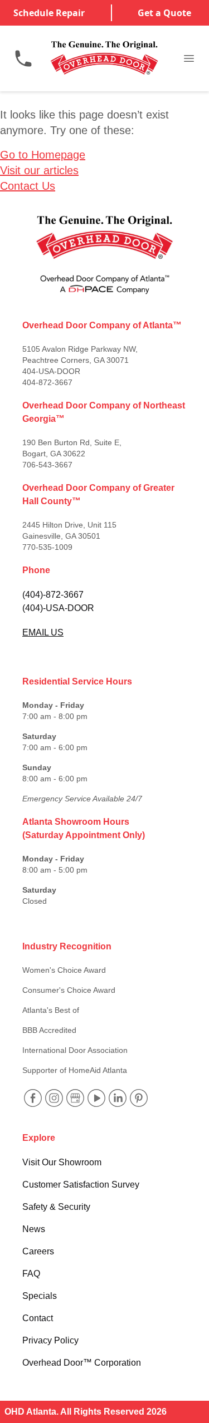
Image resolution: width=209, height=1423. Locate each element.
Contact (37, 1318)
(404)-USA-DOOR (58, 608)
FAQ (31, 1273)
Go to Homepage (42, 155)
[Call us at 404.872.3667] (23, 58)
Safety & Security (56, 1207)
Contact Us (27, 186)
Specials (39, 1296)
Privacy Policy (50, 1340)
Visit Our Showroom (61, 1162)
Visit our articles (39, 170)
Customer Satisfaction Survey (80, 1184)
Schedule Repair (49, 13)
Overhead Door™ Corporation (81, 1362)
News (33, 1229)
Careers (38, 1251)
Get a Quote (164, 13)
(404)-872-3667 (53, 594)
